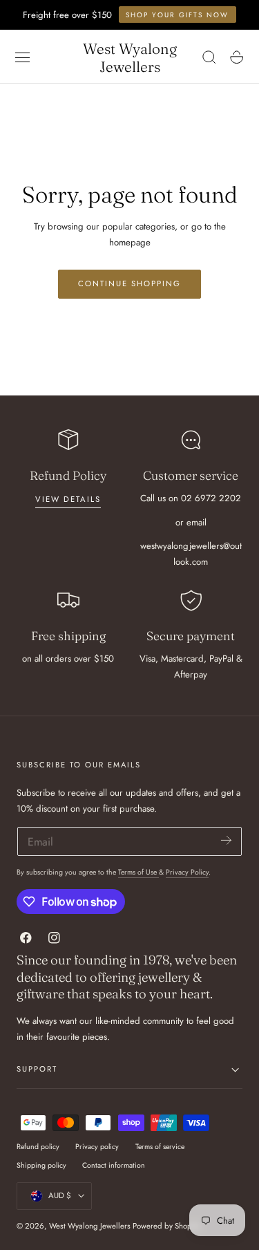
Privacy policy (97, 1146)
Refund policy (38, 1146)
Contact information (113, 1165)
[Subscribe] (226, 840)
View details (68, 499)
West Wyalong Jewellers (90, 1225)
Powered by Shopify (166, 1225)
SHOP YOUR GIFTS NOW (177, 15)
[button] (22, 57)
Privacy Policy (187, 872)
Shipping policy (41, 1165)
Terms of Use (138, 872)
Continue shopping (129, 283)
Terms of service (159, 1146)
